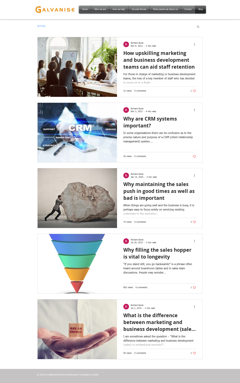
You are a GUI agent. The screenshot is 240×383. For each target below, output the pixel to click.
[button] (198, 27)
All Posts (41, 26)
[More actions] (195, 44)
